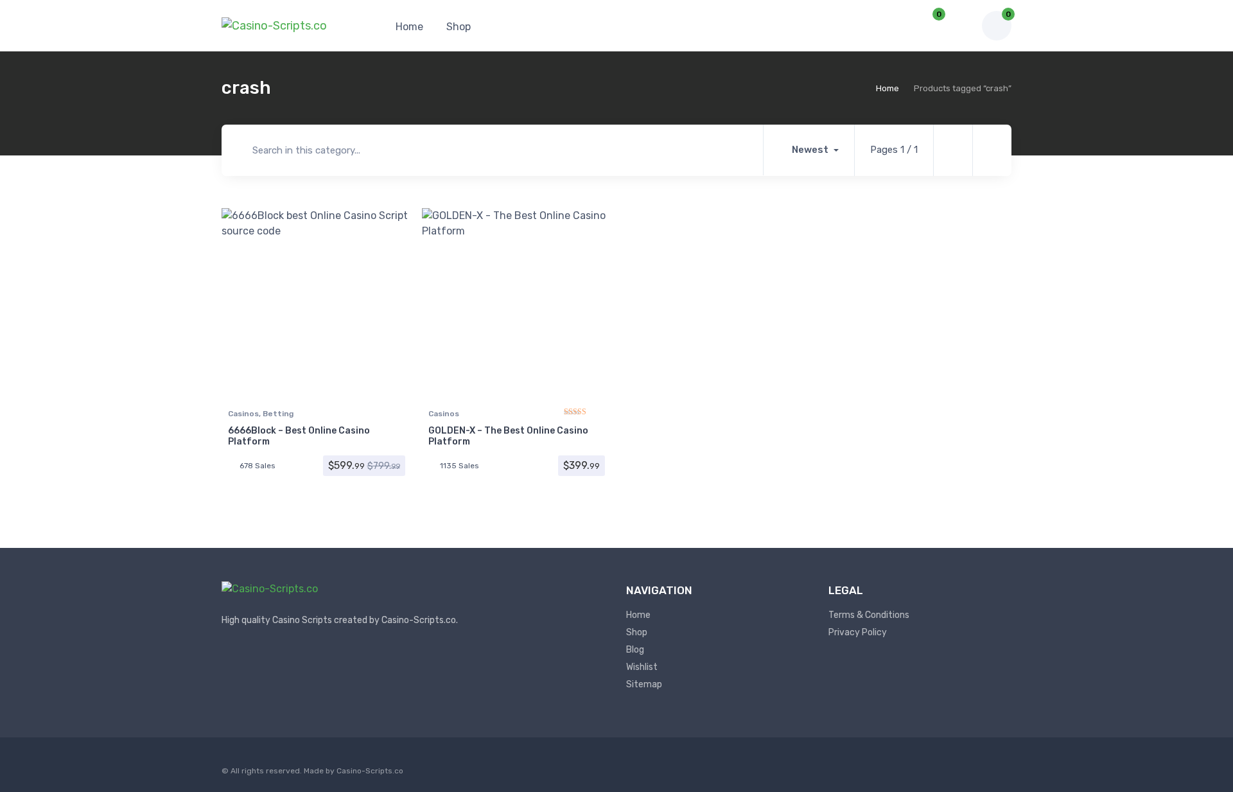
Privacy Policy (857, 632)
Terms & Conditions (868, 615)
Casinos (243, 413)
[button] (898, 25)
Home (409, 27)
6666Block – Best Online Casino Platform (299, 436)
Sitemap (644, 684)
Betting (278, 413)
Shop (458, 27)
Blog (635, 649)
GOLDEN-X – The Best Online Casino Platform (508, 436)
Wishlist (642, 667)
